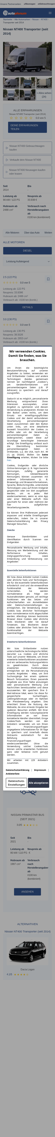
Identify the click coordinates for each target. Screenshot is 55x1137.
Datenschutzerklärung (17, 770)
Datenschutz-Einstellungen (16, 782)
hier (9, 460)
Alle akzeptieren (38, 783)
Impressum (40, 770)
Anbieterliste (12, 773)
